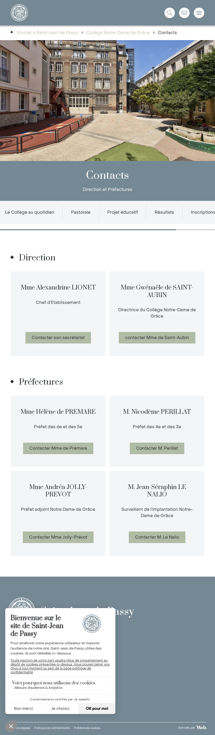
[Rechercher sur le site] (169, 13)
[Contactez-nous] (184, 13)
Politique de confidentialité (52, 728)
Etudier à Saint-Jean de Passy (47, 32)
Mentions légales (19, 728)
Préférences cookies (87, 728)
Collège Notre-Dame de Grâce (118, 32)
